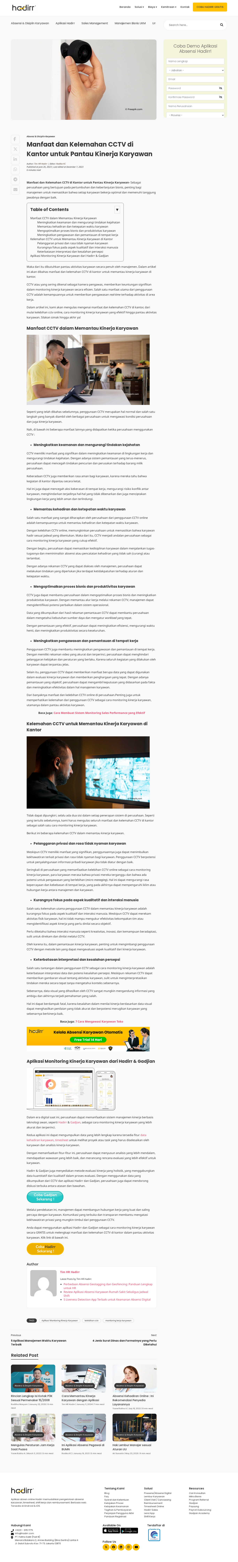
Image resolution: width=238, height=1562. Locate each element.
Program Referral (199, 1499)
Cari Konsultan (197, 1493)
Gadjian (75, 1122)
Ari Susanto (118, 1453)
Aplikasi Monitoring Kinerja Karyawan (60, 1320)
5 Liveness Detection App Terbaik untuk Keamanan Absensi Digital (107, 1299)
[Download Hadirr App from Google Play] (129, 1532)
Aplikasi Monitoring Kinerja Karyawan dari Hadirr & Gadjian (69, 256)
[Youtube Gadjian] (136, 1547)
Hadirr (62, 1122)
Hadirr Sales (151, 1509)
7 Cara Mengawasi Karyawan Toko (99, 1021)
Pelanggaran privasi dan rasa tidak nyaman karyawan (72, 243)
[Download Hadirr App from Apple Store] (112, 1532)
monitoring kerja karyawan (118, 1320)
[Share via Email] (15, 190)
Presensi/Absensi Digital (157, 1493)
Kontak (185, 7)
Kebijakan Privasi (113, 1503)
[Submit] (221, 25)
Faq (106, 1496)
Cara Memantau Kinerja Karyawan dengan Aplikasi (80, 1398)
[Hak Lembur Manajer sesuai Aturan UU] (135, 1427)
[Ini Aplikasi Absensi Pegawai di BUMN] (84, 1427)
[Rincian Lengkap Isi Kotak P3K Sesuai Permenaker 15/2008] (33, 1378)
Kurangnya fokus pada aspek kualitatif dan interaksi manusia (77, 247)
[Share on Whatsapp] (15, 169)
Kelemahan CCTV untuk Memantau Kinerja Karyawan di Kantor (71, 239)
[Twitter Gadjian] (106, 1547)
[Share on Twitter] (15, 149)
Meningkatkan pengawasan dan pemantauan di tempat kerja (77, 235)
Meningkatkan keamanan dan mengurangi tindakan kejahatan (78, 222)
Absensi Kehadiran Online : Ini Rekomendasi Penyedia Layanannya (133, 1400)
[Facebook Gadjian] (113, 1547)
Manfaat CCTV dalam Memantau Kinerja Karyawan (63, 218)
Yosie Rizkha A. (120, 1408)
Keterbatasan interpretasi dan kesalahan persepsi (70, 251)
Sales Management (95, 23)
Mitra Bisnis (195, 1496)
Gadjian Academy (199, 1513)
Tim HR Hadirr (40, 163)
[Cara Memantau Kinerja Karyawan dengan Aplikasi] (84, 1378)
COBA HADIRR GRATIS (210, 7)
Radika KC (61, 163)
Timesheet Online (154, 1506)
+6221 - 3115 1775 (24, 1530)
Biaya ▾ (152, 7)
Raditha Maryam (19, 1404)
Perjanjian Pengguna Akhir (119, 1513)
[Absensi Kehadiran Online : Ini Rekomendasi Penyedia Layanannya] (135, 1378)
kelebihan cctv (91, 1320)
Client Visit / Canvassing (157, 1499)
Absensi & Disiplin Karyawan (30, 23)
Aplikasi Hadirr (65, 23)
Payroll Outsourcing (200, 1509)
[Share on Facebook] (15, 139)
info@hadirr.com (24, 1533)
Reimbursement (153, 1503)
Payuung (194, 1506)
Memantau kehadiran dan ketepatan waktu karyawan (72, 226)
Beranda (125, 7)
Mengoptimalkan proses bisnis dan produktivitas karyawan (76, 231)
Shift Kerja (149, 1516)
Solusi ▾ (139, 7)
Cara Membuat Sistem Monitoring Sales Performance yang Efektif (99, 713)
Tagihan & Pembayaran (117, 1509)
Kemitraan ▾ (168, 7)
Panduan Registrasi (115, 1516)
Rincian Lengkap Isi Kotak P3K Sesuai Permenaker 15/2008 (31, 1398)
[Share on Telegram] (15, 180)
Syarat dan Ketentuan (116, 1499)
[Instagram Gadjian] (128, 1547)
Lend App (149, 1513)
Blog (106, 1493)
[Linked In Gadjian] (121, 1547)
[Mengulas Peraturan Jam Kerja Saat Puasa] (33, 1427)
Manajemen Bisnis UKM (130, 23)
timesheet (61, 1140)
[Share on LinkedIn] (15, 159)
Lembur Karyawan (154, 1496)
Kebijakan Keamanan (116, 1506)
